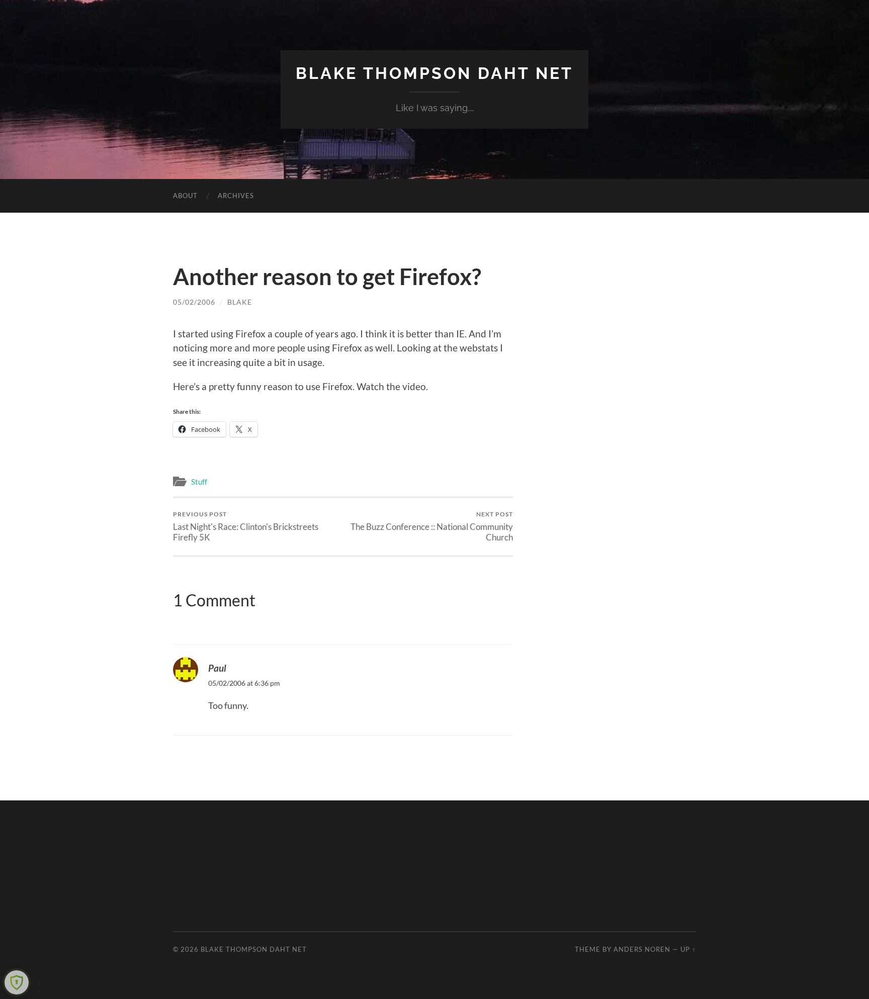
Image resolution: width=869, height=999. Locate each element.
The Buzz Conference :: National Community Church (432, 526)
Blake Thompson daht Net (434, 73)
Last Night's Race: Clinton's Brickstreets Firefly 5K (245, 526)
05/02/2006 (194, 302)
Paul (217, 668)
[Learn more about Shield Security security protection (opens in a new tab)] (17, 982)
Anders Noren (642, 949)
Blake (239, 302)
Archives (236, 196)
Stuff (199, 481)
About (185, 196)
